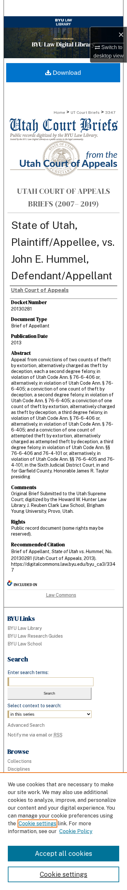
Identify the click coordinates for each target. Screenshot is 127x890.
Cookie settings (37, 823)
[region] (63, 831)
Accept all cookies (63, 853)
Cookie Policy (75, 831)
